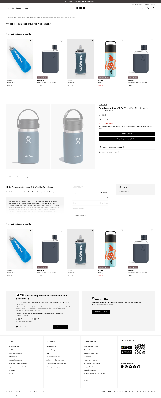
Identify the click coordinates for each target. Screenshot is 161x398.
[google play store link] (126, 347)
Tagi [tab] (26, 177)
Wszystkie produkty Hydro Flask (126, 139)
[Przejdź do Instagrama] (126, 367)
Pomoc (86, 377)
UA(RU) (153, 388)
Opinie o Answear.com (16, 350)
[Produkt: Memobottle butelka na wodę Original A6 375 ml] (50, 59)
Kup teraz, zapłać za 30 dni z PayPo (94, 373)
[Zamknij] (153, 1)
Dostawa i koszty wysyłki (91, 346)
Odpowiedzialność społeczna (18, 363)
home (26, 8)
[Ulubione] (148, 8)
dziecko (19, 8)
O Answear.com (14, 346)
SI (143, 388)
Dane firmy (30, 389)
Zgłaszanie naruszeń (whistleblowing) (20, 367)
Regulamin (22, 389)
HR (129, 388)
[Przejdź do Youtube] (130, 367)
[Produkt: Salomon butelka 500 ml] (20, 59)
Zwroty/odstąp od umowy (91, 353)
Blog (47, 353)
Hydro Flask (103, 105)
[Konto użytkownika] (143, 8)
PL (137, 388)
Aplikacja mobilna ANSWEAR (55, 360)
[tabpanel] (80, 198)
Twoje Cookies (38, 389)
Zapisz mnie (60, 327)
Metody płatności (89, 350)
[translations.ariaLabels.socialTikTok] (134, 367)
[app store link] (126, 352)
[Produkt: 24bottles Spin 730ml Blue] (110, 59)
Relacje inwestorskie (15, 360)
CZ (123, 388)
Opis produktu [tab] (14, 177)
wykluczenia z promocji (34, 310)
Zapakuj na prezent (90, 370)
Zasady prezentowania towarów (56, 363)
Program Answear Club (53, 357)
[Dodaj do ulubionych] (31, 40)
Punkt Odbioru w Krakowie (92, 363)
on (13, 8)
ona (7, 8)
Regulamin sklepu (51, 346)
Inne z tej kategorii (126, 133)
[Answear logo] (80, 8)
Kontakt (86, 380)
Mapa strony (46, 389)
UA (148, 388)
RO (140, 388)
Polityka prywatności (12, 389)
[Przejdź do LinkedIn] (138, 367)
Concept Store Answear (91, 360)
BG (117, 388)
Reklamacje (87, 357)
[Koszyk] (153, 8)
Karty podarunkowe (90, 367)
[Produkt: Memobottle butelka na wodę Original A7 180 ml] (141, 59)
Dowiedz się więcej (101, 312)
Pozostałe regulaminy (53, 350)
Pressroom (12, 370)
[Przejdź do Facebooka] (122, 367)
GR (126, 388)
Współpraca (13, 357)
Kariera (11, 373)
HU (132, 388)
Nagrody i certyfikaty (16, 353)
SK (145, 388)
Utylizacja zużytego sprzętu (54, 367)
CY (120, 388)
